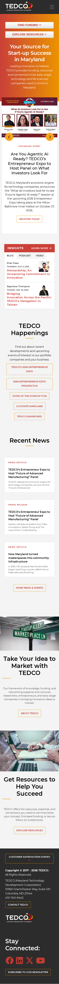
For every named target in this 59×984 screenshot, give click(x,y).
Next (50, 137)
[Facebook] (10, 961)
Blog (10, 255)
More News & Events (29, 587)
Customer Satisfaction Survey (29, 856)
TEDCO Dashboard (29, 416)
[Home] (19, 7)
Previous (9, 137)
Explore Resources (28, 34)
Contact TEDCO (18, 904)
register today (29, 219)
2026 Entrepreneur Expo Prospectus (29, 383)
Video (40, 255)
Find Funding (28, 25)
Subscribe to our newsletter (28, 972)
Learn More (40, 248)
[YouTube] (41, 961)
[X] (30, 961)
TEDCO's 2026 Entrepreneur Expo (29, 369)
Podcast (25, 255)
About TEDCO (29, 713)
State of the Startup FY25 (29, 396)
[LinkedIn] (20, 961)
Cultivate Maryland (29, 406)
